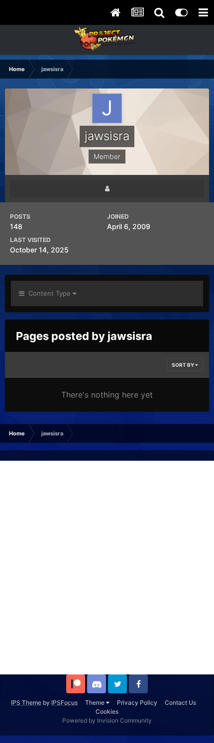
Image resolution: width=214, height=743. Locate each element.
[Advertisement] (107, 567)
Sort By (183, 365)
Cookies (107, 711)
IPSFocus (64, 702)
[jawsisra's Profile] (107, 188)
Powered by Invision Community (107, 720)
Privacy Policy (137, 702)
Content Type (48, 293)
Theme (95, 702)
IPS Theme (26, 702)
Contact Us (180, 702)
